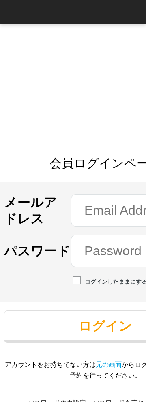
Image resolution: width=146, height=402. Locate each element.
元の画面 (109, 364)
